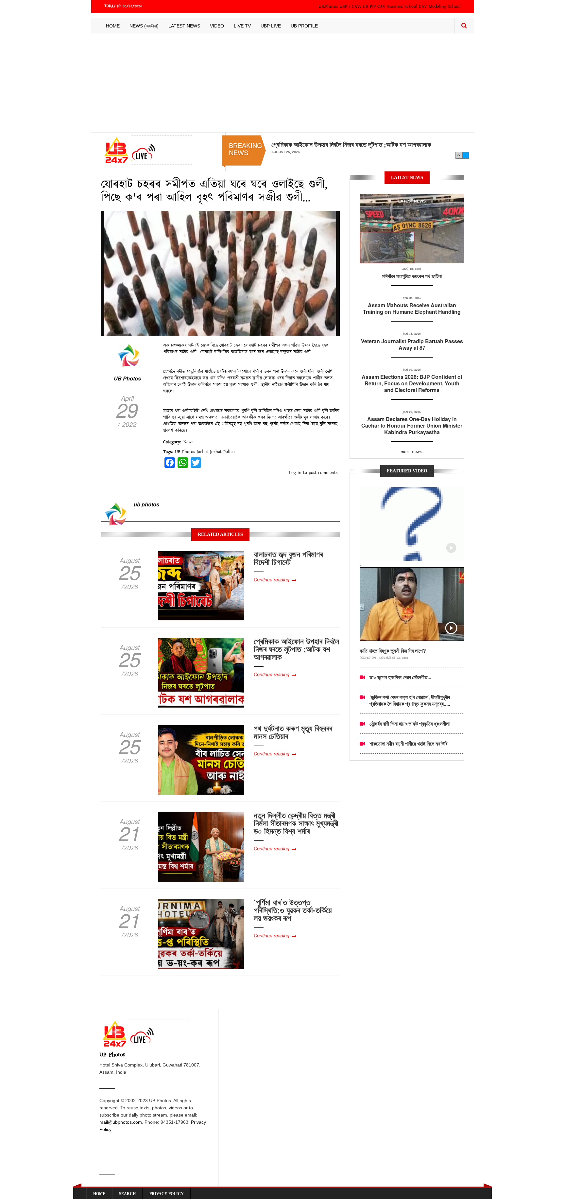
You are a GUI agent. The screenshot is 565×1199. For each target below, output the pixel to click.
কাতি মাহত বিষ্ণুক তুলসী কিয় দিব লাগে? (393, 650)
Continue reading (271, 579)
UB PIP (369, 6)
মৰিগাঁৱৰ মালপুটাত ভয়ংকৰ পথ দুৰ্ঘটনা (412, 276)
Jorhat (202, 452)
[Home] (146, 150)
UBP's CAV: (351, 6)
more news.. (412, 452)
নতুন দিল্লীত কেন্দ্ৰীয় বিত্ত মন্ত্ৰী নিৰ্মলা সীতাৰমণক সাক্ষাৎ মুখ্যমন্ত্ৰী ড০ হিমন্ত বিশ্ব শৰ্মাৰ (296, 822)
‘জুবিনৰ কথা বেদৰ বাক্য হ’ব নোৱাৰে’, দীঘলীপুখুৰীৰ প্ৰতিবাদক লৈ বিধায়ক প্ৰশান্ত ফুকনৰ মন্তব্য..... (409, 700)
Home (113, 25)
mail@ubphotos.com (120, 1122)
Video (217, 25)
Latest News (184, 25)
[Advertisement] (282, 83)
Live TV (242, 25)
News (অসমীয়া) (144, 25)
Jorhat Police (222, 452)
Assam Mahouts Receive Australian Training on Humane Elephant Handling (412, 308)
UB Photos (127, 378)
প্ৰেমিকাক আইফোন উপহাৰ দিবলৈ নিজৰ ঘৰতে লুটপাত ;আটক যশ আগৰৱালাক (351, 144)
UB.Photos (328, 6)
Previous (458, 155)
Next (465, 155)
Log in (295, 472)
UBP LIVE (271, 25)
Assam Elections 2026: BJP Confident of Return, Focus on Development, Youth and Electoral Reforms (412, 383)
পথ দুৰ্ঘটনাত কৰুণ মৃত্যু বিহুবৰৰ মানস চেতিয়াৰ (293, 731)
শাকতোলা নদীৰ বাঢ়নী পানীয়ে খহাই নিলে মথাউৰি (408, 743)
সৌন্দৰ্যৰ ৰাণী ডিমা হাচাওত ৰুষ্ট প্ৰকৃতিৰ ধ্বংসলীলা (409, 723)
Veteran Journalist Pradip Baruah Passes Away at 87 (412, 344)
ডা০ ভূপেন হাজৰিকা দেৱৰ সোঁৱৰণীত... (400, 677)
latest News (412, 201)
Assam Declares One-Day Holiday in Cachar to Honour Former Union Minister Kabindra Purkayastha (411, 425)
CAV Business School (397, 6)
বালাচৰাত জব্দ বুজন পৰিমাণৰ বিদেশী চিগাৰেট (288, 557)
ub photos (146, 504)
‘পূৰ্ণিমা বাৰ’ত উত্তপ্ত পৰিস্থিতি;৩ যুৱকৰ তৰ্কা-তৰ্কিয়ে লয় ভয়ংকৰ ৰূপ (293, 909)
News (188, 442)
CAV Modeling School (440, 6)
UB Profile (304, 25)
